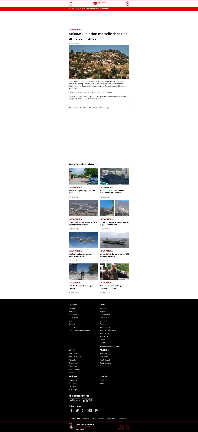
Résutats (72, 360)
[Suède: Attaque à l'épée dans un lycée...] (83, 176)
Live (70, 321)
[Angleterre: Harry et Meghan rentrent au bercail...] (114, 271)
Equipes (72, 308)
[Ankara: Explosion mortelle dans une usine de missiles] (99, 62)
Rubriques (73, 383)
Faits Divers (104, 333)
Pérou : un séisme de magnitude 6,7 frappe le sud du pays (114, 223)
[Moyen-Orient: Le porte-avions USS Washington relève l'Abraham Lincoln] (114, 240)
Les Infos (72, 386)
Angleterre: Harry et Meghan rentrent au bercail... (112, 287)
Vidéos (102, 383)
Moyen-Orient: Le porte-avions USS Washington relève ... (114, 255)
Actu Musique (105, 354)
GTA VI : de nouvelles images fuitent (81, 287)
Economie (103, 321)
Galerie (72, 372)
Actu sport (73, 354)
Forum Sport (73, 366)
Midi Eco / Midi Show (108, 330)
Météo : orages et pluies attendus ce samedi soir (89, 9)
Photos (102, 380)
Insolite (103, 343)
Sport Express (74, 369)
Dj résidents (104, 366)
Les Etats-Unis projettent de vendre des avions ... (80, 255)
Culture (103, 324)
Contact (72, 324)
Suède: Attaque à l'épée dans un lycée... (82, 191)
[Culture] (71, 426)
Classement (73, 363)
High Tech (104, 336)
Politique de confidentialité (79, 330)
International (76, 29)
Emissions (73, 311)
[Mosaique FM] (99, 3)
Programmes (74, 314)
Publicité (72, 327)
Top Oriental (105, 360)
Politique (103, 318)
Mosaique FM (105, 327)
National (103, 308)
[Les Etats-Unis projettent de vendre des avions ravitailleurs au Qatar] (83, 240)
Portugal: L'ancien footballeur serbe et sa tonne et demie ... (112, 191)
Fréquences (73, 318)
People (102, 340)
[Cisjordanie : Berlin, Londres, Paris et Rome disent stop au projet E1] (83, 208)
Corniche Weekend (84, 424)
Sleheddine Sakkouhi (83, 427)
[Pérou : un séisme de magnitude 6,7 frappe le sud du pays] (114, 208)
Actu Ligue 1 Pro (75, 357)
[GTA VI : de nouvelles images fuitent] (83, 271)
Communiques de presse (109, 346)
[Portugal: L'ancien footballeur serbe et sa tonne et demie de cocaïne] (114, 176)
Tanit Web (123, 418)
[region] (99, 19)
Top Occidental (105, 363)
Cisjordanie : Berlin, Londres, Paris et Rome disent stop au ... (83, 223)
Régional (103, 311)
